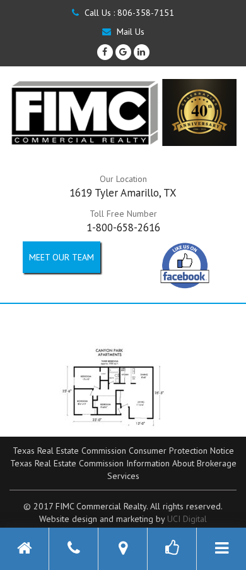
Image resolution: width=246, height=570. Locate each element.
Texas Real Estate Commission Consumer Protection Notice (123, 450)
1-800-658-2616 (123, 227)
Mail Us (129, 31)
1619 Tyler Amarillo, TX (123, 193)
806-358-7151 (145, 12)
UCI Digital (187, 519)
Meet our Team (61, 257)
